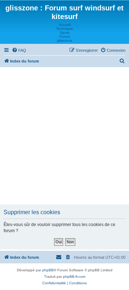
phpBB (48, 270)
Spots (65, 32)
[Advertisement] (64, 135)
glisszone (64, 40)
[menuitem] (19, 50)
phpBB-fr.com (74, 277)
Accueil (65, 25)
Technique (64, 29)
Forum (64, 36)
